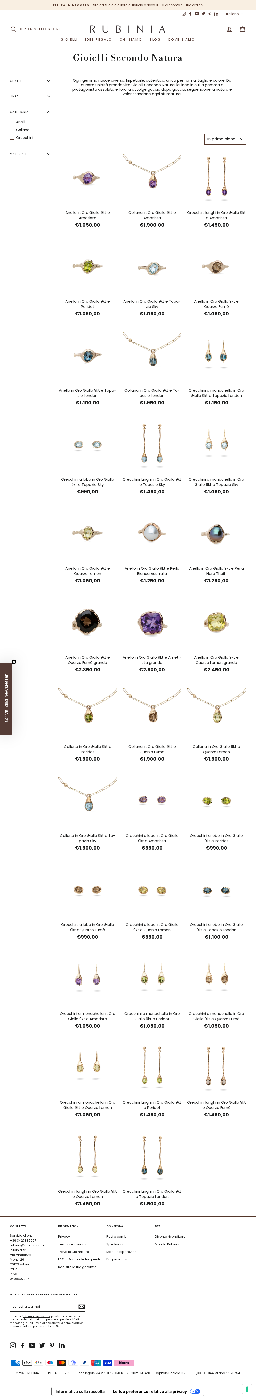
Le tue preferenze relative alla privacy (150, 1391)
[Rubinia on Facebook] (23, 1345)
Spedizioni (114, 1244)
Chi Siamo (131, 39)
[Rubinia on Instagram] (13, 1345)
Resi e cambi (117, 1236)
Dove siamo (181, 39)
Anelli (20, 121)
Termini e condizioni (74, 1244)
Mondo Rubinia (167, 1244)
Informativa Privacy (36, 1316)
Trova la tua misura (73, 1252)
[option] (128, 5)
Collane (23, 129)
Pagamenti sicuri (120, 1259)
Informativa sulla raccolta (80, 1391)
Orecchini (24, 137)
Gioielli (69, 39)
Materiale (18, 154)
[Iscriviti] (81, 1307)
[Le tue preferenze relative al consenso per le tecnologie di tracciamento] (247, 1389)
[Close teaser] (14, 661)
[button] (6, 699)
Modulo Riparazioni (122, 1252)
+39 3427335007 (23, 1240)
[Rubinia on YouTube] (33, 1345)
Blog (155, 39)
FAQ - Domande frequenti (79, 1259)
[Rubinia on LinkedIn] (62, 1345)
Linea (14, 96)
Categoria (19, 112)
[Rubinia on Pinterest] (52, 1345)
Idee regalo (98, 39)
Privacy (64, 1236)
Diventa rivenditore (170, 1236)
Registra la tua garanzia (77, 1267)
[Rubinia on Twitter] (42, 1345)
